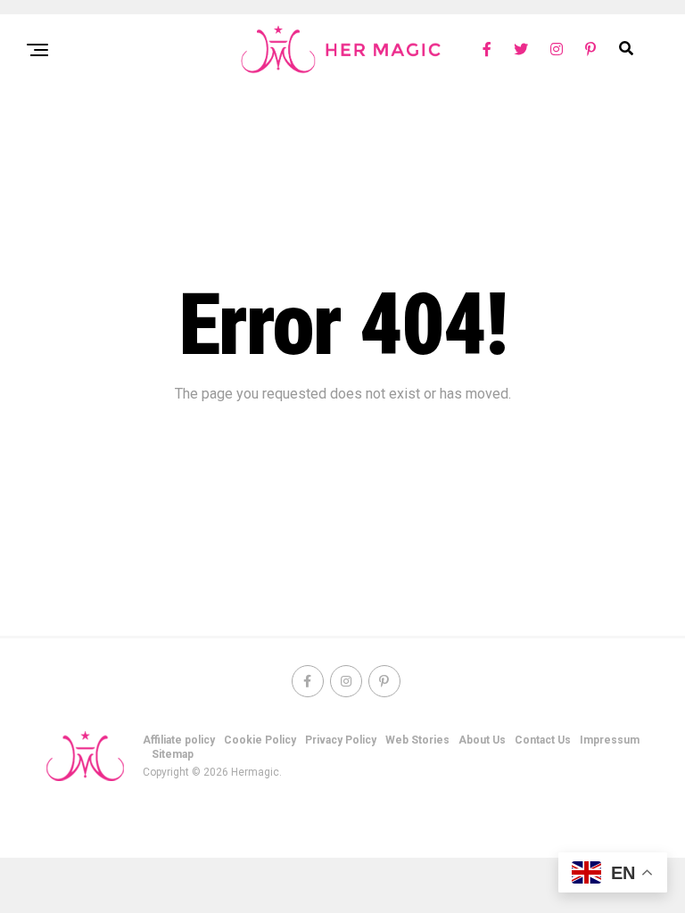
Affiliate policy (179, 740)
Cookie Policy (260, 740)
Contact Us (543, 740)
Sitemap (173, 754)
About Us (482, 740)
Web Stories (417, 740)
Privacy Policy (340, 740)
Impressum (610, 740)
